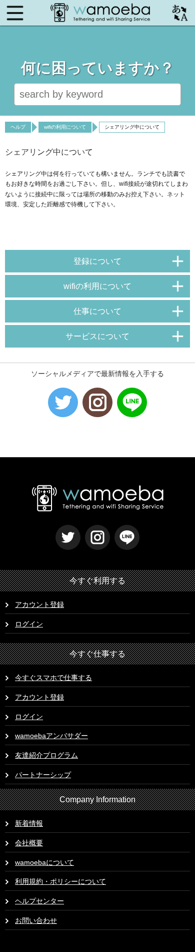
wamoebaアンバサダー (51, 736)
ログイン (29, 624)
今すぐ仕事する (98, 654)
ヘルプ (18, 127)
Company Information (98, 799)
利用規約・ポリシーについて (60, 881)
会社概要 (29, 843)
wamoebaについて (44, 862)
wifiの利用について (65, 127)
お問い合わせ (36, 920)
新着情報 (29, 823)
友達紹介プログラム (46, 755)
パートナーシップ (43, 775)
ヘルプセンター (39, 901)
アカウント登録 (39, 604)
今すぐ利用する (98, 580)
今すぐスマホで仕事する (53, 678)
